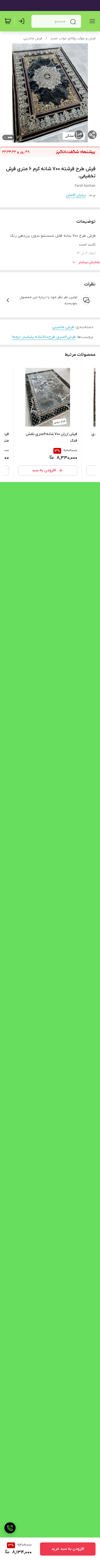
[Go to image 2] (5, 137)
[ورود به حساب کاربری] (22, 21)
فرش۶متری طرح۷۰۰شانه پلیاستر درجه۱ (43, 337)
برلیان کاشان (76, 195)
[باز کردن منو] (91, 21)
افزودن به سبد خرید (67, 1548)
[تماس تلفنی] (10, 1527)
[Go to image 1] (10, 137)
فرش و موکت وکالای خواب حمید (73, 38)
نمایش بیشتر (89, 262)
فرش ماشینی (32, 38)
